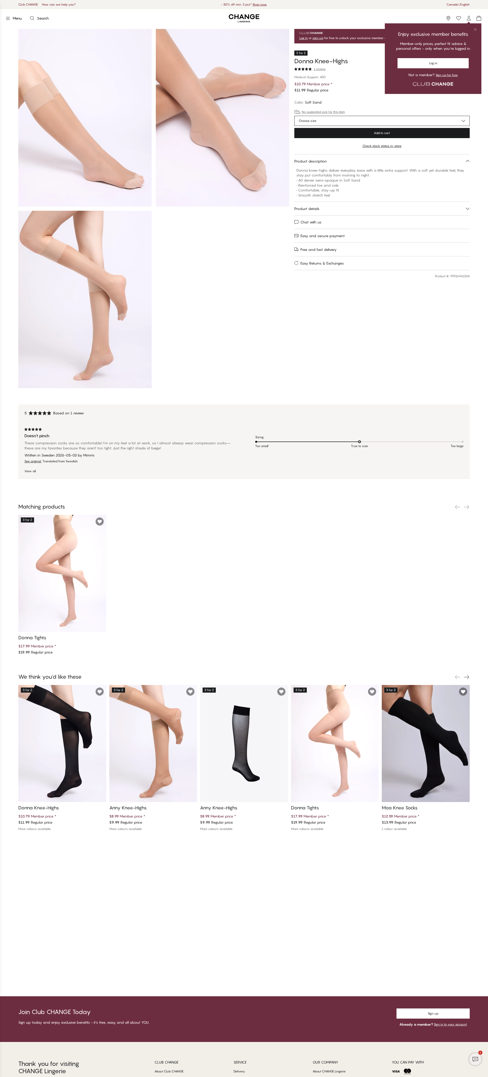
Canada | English (458, 4)
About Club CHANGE (169, 1071)
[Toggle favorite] (465, 57)
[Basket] (479, 18)
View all (30, 471)
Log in (303, 38)
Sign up (433, 1013)
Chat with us (311, 222)
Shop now (259, 4)
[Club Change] (458, 18)
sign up (317, 38)
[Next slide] (467, 507)
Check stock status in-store (382, 146)
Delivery (239, 1071)
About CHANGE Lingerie (329, 1071)
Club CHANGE (28, 4)
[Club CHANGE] (469, 18)
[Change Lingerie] (244, 18)
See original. (32, 461)
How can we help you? (59, 4)
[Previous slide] (457, 507)
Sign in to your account (450, 1024)
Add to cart (382, 133)
